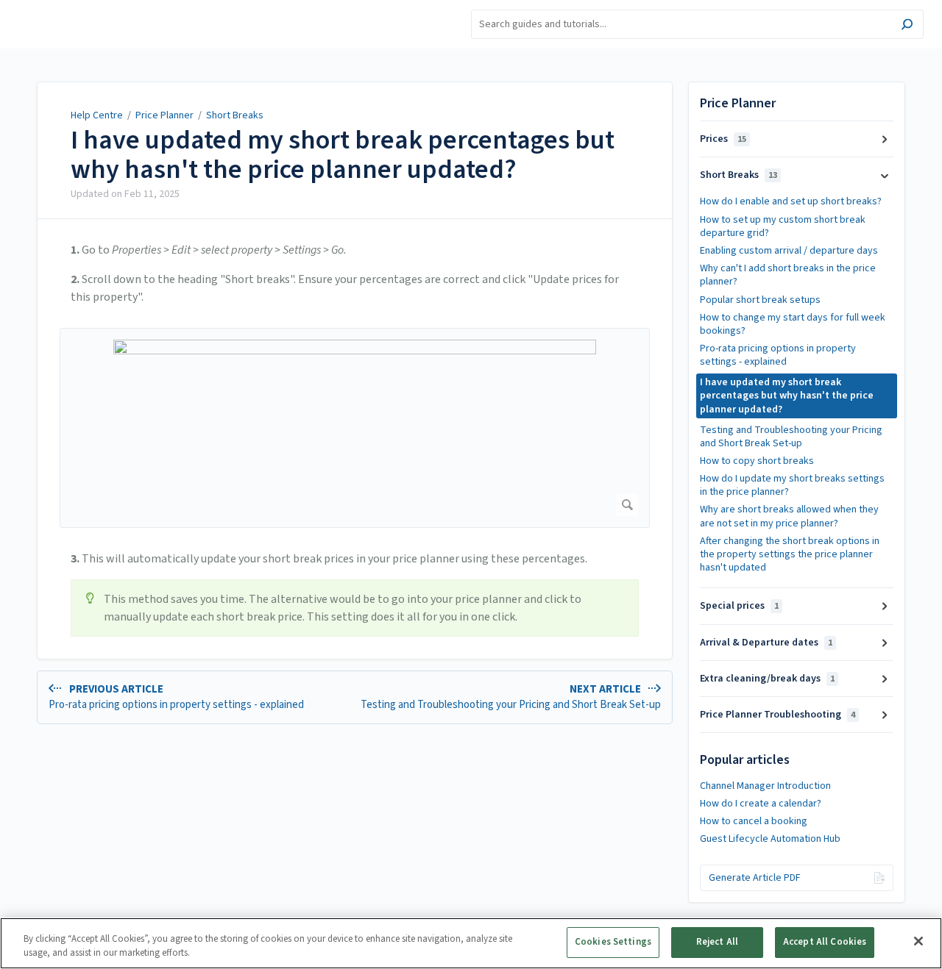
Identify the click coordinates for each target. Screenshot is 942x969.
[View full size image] (354, 428)
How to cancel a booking (753, 821)
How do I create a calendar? (760, 803)
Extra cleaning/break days (767, 678)
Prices (723, 139)
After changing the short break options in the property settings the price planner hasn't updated (789, 554)
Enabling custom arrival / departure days (789, 250)
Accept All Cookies (824, 941)
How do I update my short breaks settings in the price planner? (792, 485)
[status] (355, 608)
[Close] (918, 941)
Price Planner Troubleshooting (777, 714)
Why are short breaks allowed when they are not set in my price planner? (789, 516)
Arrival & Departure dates (766, 642)
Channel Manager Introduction (765, 786)
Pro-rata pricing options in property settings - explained (778, 355)
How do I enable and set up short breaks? (791, 201)
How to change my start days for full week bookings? (792, 324)
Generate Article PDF (755, 877)
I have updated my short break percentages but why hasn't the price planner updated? (343, 155)
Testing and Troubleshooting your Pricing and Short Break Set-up (791, 437)
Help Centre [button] (43, 7)
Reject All (717, 941)
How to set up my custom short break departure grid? (782, 226)
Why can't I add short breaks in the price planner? (788, 275)
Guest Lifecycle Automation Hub (770, 839)
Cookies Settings (613, 941)
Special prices (739, 605)
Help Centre (97, 115)
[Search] (907, 26)
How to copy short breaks (757, 461)
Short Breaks (234, 115)
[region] (471, 943)
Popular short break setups (760, 300)
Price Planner (164, 115)
